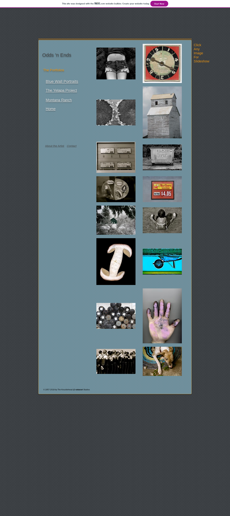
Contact (72, 146)
